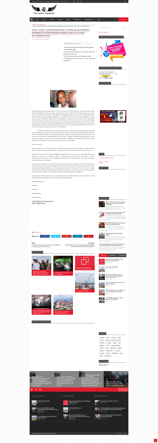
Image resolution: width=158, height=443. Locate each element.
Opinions (60, 19)
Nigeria (119, 348)
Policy (37, 1)
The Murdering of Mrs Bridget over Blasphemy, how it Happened (115, 213)
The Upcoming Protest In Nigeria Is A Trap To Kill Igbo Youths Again (116, 290)
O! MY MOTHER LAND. (70, 49)
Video (101, 356)
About (33, 1)
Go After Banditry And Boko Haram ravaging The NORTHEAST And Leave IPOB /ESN (112, 408)
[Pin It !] (88, 236)
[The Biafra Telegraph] (47, 10)
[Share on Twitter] (56, 236)
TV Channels (48, 1)
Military (102, 348)
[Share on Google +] (67, 236)
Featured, (46, 39)
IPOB (108, 345)
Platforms (42, 1)
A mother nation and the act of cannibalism (63, 273)
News (107, 348)
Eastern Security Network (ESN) (113, 340)
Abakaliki (102, 337)
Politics (52, 19)
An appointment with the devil (109, 401)
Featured (42, 24)
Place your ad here (103, 161)
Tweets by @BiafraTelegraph (106, 157)
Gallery (68, 19)
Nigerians (102, 350)
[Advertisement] (96, 8)
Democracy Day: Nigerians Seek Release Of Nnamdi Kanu (79, 47)
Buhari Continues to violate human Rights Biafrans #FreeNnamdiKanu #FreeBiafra (115, 203)
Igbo (120, 343)
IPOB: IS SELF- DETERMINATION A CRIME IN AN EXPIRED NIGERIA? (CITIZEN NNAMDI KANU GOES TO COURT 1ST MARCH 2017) (60, 33)
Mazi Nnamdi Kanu (115, 345)
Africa (107, 337)
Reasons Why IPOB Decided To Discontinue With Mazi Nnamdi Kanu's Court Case (41, 312)
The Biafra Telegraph (36, 433)
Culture (101, 340)
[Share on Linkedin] (78, 236)
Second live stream (65, 1)
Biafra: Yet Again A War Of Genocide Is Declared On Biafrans (110, 415)
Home (34, 24)
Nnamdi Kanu (109, 350)
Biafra (37, 24)
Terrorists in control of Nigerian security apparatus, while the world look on (41, 273)
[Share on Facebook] (45, 236)
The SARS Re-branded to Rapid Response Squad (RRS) (114, 298)
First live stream (55, 1)
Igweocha (102, 345)
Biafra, (41, 39)
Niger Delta (113, 348)
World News (77, 19)
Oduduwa (117, 350)
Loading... (101, 163)
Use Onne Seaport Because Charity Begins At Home (77, 56)
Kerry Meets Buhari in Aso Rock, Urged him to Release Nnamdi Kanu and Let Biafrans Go (112, 244)
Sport (121, 353)
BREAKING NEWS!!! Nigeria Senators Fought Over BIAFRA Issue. (116, 223)
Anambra (113, 337)
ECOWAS (102, 343)
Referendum (115, 353)
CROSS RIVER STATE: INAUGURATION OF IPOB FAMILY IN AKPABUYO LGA (104, 383)
